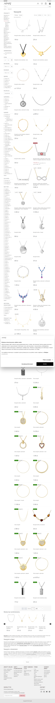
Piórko (6, 264)
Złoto (7, 99)
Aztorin (7, 83)
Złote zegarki (6, 39)
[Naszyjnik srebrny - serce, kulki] (21, 618)
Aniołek (7, 189)
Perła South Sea (8, 129)
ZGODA (45, 364)
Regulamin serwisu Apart (38, 679)
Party (6, 261)
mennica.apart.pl (47, 670)
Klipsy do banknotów (8, 43)
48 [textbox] (48, 15)
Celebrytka (8, 192)
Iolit (6, 164)
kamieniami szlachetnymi (31, 654)
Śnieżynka (7, 286)
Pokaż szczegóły (47, 359)
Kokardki (7, 214)
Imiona (7, 207)
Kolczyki (6, 19)
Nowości (20, 15)
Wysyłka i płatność (7, 670)
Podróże (7, 270)
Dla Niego (7, 183)
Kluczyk (7, 213)
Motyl (7, 253)
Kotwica (7, 225)
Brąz (6, 107)
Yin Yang (7, 295)
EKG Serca (7, 201)
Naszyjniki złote (20, 643)
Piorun (6, 265)
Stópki (7, 289)
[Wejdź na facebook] (41, 692)
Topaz (7, 152)
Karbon (7, 166)
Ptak (6, 273)
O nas (35, 669)
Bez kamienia (8, 173)
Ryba (6, 277)
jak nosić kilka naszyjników (38, 645)
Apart (7, 78)
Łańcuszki (6, 29)
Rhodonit (7, 172)
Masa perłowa (8, 308)
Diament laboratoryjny (9, 118)
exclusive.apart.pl (47, 672)
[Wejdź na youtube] (47, 692)
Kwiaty (7, 234)
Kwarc (7, 169)
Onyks (7, 170)
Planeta (7, 267)
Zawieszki (6, 28)
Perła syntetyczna (8, 131)
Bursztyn (7, 161)
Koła (6, 216)
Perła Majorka (8, 127)
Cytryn (7, 163)
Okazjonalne (6, 37)
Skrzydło (7, 282)
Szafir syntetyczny (9, 139)
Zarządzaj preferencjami (27, 364)
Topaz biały (7, 154)
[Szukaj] (12, 60)
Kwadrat (7, 231)
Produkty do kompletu (7, 323)
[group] (11, 624)
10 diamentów (29, 657)
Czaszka (7, 195)
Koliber (7, 217)
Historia (35, 672)
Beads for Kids (7, 32)
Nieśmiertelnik (8, 259)
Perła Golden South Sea (8, 125)
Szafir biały (7, 136)
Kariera (35, 675)
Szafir (7, 135)
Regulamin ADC (27, 674)
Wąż (6, 294)
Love (6, 244)
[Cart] (45, 4)
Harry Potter (8, 205)
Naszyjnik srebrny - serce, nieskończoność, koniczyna (32, 628)
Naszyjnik (5, 635)
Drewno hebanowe (9, 307)
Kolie (6, 23)
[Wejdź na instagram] (44, 692)
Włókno (7, 313)
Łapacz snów (8, 237)
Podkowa (7, 268)
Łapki (7, 238)
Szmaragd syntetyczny (7, 145)
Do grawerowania (8, 53)
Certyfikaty (5, 676)
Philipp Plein (8, 87)
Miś (6, 250)
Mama (7, 246)
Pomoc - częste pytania (8, 669)
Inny (6, 109)
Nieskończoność (9, 258)
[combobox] (8, 93)
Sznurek (7, 311)
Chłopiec (7, 193)
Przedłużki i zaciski (7, 46)
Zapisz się (22, 695)
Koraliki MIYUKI (8, 167)
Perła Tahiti (7, 133)
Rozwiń (27, 662)
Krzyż (6, 226)
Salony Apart (36, 670)
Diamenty (35, 651)
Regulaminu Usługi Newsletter (19, 692)
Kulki (7, 229)
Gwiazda (7, 204)
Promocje (16, 15)
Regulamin (6, 675)
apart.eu (45, 676)
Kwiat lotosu (8, 232)
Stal (6, 102)
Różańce (7, 26)
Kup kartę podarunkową (18, 670)
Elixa (6, 81)
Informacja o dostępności (38, 682)
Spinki (5, 40)
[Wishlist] (42, 3)
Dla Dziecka (8, 182)
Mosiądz (7, 106)
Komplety (6, 35)
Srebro (7, 100)
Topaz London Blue (8, 156)
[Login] (38, 3)
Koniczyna (8, 222)
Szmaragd (8, 142)
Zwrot (5, 673)
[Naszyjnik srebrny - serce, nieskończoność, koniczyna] (32, 618)
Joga (6, 210)
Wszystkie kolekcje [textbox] (8, 93)
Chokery (7, 25)
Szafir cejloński (8, 138)
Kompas (7, 219)
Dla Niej (7, 180)
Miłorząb (7, 249)
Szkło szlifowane (9, 149)
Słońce (7, 285)
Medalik (7, 247)
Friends (7, 202)
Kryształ (7, 141)
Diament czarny (9, 121)
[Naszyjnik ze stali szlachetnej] (11, 618)
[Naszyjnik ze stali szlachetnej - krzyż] (43, 618)
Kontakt (5, 679)
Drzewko (7, 198)
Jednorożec (7, 208)
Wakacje (7, 292)
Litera (7, 243)
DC (6, 196)
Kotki (6, 223)
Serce (7, 280)
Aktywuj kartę (16, 674)
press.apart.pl (46, 673)
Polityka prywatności (37, 680)
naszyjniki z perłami (23, 645)
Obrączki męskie (7, 42)
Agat (6, 158)
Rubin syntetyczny (9, 148)
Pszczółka (7, 271)
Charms (6, 33)
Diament (7, 116)
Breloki (5, 44)
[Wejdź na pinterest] (49, 692)
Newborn (7, 256)
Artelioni (7, 80)
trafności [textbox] (39, 15)
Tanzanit (7, 151)
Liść (6, 241)
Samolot (7, 279)
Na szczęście (8, 255)
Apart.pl (5, 9)
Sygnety (6, 16)
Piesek (7, 262)
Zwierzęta (7, 298)
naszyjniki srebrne (27, 643)
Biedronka (7, 190)
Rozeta (7, 276)
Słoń (6, 283)
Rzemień (7, 310)
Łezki (6, 240)
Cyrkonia (7, 114)
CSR (34, 673)
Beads (5, 30)
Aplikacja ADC (26, 673)
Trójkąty (7, 291)
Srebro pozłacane (8, 104)
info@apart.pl (42, 689)
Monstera (7, 252)
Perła (7, 123)
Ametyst (7, 160)
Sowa (6, 288)
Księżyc (7, 228)
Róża (6, 274)
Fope (6, 84)
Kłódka (7, 211)
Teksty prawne (36, 683)
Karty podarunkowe (8, 47)
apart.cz (45, 675)
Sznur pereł (7, 22)
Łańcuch (7, 235)
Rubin (6, 146)
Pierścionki (6, 15)
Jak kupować (6, 672)
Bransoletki (6, 18)
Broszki (6, 36)
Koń (6, 220)
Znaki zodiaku (8, 297)
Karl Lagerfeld (8, 86)
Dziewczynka (8, 199)
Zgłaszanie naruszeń (37, 685)
